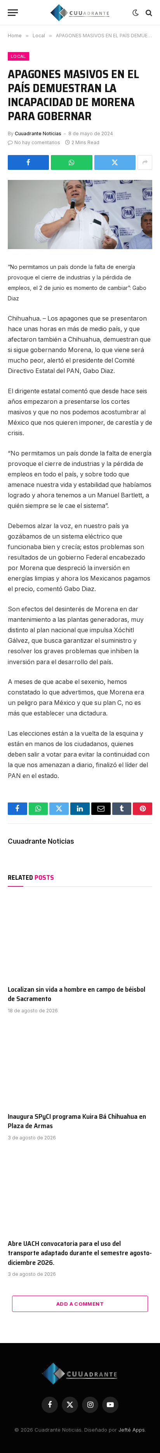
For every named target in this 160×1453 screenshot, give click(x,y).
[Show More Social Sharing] (144, 162)
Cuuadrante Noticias (38, 133)
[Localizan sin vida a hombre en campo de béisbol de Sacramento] (80, 937)
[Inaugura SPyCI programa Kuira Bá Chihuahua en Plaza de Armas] (80, 1065)
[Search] (148, 12)
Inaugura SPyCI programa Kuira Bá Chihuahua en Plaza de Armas (77, 1121)
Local (18, 56)
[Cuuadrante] (80, 12)
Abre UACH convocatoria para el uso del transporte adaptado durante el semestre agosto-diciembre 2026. (80, 1253)
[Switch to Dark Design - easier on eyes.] (135, 12)
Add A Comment (80, 1304)
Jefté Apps (131, 1430)
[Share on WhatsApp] (71, 162)
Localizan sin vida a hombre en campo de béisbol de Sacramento (76, 994)
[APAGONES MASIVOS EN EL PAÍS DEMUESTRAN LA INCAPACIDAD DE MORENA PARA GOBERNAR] (80, 214)
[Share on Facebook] (28, 162)
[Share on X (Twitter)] (115, 162)
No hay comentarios (37, 142)
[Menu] (13, 12)
